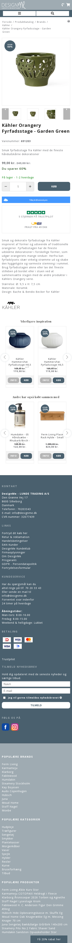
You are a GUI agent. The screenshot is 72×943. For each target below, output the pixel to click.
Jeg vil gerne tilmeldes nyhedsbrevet (34, 697)
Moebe (6, 810)
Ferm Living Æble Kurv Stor (20, 889)
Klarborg (7, 772)
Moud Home (10, 802)
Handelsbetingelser (15, 541)
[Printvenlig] (68, 21)
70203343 (24, 509)
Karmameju (10, 768)
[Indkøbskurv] (68, 5)
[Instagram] (14, 729)
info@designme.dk (24, 513)
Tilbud (6, 873)
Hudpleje (8, 827)
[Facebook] (5, 729)
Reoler (6, 861)
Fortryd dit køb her (15, 533)
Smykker (7, 838)
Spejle (6, 854)
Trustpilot (8, 659)
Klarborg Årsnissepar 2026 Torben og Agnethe (33, 897)
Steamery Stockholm (16, 783)
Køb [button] (54, 186)
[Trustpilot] (36, 212)
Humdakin (8, 779)
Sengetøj (8, 834)
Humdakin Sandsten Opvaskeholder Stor (29, 932)
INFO (13, 380)
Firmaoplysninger (13, 552)
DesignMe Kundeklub (16, 548)
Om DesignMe (11, 556)
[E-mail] (36, 690)
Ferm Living (10, 764)
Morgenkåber (11, 846)
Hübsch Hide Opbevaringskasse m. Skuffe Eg (32, 913)
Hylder (6, 857)
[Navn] (36, 683)
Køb (26, 380)
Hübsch (7, 795)
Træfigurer (9, 831)
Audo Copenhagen (14, 791)
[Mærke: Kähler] (11, 305)
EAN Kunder (10, 544)
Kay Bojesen (10, 787)
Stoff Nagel (10, 806)
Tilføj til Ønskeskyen (38, 200)
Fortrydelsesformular (16, 568)
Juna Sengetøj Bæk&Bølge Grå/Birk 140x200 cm (35, 924)
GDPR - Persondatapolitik (19, 564)
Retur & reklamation (16, 537)
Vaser (5, 850)
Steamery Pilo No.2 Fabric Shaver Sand (28, 928)
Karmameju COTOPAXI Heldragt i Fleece (29, 893)
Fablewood (9, 775)
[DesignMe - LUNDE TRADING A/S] (14, 5)
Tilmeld (36, 705)
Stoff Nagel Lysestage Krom (21, 901)
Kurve (6, 865)
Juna (5, 799)
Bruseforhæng (11, 869)
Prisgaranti (9, 560)
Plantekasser (10, 842)
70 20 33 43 (33, 588)
